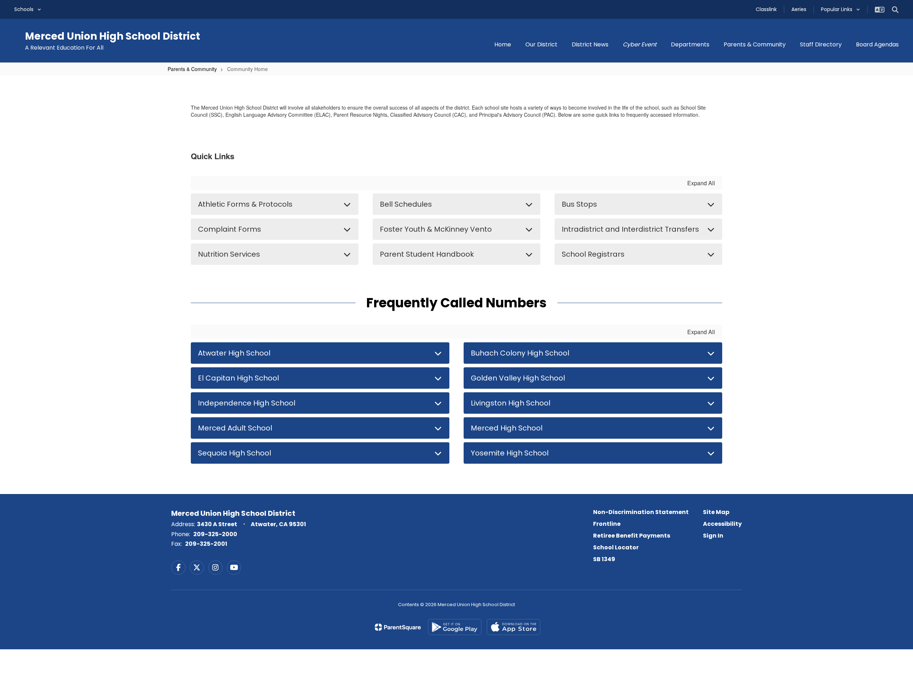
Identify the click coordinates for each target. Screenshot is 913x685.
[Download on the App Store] (513, 627)
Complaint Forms (229, 229)
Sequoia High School (234, 453)
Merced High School (506, 428)
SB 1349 (604, 559)
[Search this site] (895, 9)
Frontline (607, 524)
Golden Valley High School (518, 378)
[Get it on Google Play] (454, 627)
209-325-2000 (215, 534)
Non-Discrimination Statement (641, 512)
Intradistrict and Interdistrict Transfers (630, 229)
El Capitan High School (238, 378)
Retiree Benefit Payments (631, 536)
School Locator (616, 547)
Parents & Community (192, 68)
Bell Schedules (406, 204)
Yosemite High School (510, 453)
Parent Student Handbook (427, 254)
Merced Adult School (235, 428)
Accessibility (722, 524)
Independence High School (246, 403)
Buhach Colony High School (520, 353)
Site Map (716, 512)
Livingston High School (510, 403)
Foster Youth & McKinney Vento (436, 229)
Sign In (713, 536)
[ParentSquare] (398, 627)
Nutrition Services (229, 254)
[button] (27, 9)
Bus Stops (579, 204)
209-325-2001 (206, 544)
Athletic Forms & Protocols (245, 204)
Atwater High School (234, 353)
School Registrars (593, 254)
